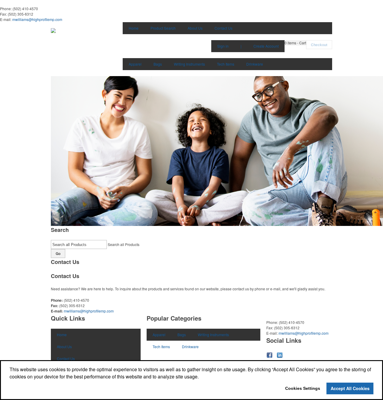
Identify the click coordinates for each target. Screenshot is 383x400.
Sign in (223, 46)
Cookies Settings (302, 388)
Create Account (266, 46)
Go (58, 253)
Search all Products (123, 244)
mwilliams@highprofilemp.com (37, 19)
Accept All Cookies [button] (350, 388)
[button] (295, 43)
